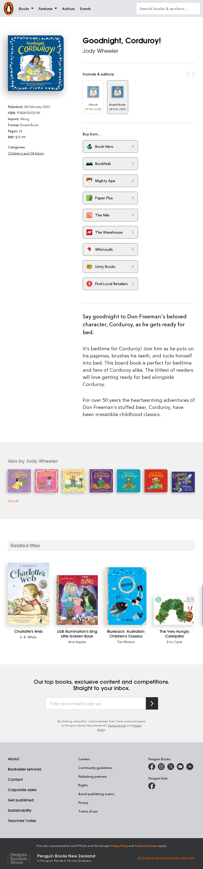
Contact (15, 779)
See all (13, 500)
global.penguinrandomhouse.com (166, 857)
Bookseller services (24, 769)
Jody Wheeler (100, 51)
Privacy (83, 802)
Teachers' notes (22, 820)
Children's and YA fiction (26, 153)
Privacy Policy (119, 845)
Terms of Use (117, 725)
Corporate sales (22, 789)
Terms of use (88, 811)
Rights (83, 785)
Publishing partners (92, 776)
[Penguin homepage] (8, 8)
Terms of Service (146, 845)
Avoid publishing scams (96, 793)
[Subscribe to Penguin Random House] (152, 703)
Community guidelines (95, 767)
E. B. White (28, 636)
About (13, 759)
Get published (21, 800)
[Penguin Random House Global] (22, 857)
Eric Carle (174, 641)
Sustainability (19, 810)
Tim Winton (126, 641)
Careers (84, 759)
